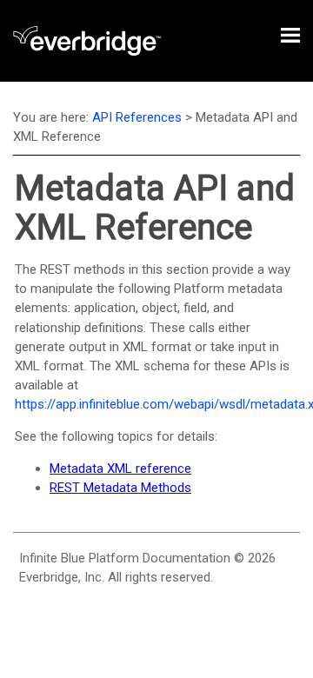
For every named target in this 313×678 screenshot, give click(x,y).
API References (137, 117)
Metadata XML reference (120, 468)
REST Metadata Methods (120, 487)
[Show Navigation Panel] (290, 35)
